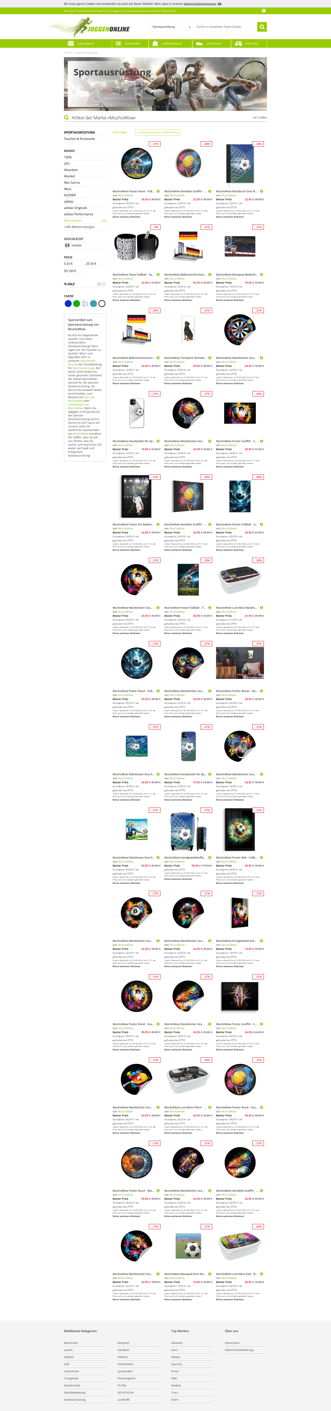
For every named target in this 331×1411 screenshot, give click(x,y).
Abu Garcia (72, 182)
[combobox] (171, 27)
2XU (67, 163)
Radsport (123, 1343)
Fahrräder (251, 43)
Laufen (68, 1350)
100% (68, 157)
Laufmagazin (86, 43)
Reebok (176, 1385)
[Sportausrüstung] (104, 220)
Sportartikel (132, 43)
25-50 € (91, 264)
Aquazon (177, 1343)
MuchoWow (72, 220)
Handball (123, 1350)
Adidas (175, 1357)
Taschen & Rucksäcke (79, 139)
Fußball (69, 1357)
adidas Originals (75, 208)
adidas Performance (78, 214)
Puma (175, 1371)
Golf (66, 1364)
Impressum (232, 1343)
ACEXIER (70, 195)
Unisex (76, 245)
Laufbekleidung (172, 43)
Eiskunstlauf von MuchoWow (78, 406)
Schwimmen (125, 1364)
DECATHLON (126, 1392)
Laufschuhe (213, 43)
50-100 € (70, 271)
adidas (69, 201)
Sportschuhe (72, 1385)
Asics (174, 1350)
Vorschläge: (120, 132)
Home (67, 52)
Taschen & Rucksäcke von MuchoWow (158, 132)
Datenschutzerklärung (239, 1350)
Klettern (123, 1357)
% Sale (69, 284)
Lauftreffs (124, 1399)
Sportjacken (125, 1371)
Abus (67, 189)
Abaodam (71, 170)
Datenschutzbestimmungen (200, 4)
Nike (174, 1378)
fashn (175, 1399)
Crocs (174, 1392)
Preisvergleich (127, 1378)
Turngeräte (71, 1378)
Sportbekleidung (74, 1392)
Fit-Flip (122, 1385)
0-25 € (68, 264)
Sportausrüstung (86, 52)
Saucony (176, 1364)
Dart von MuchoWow (81, 399)
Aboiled (69, 176)
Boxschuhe (71, 1343)
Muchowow (228, 695)
